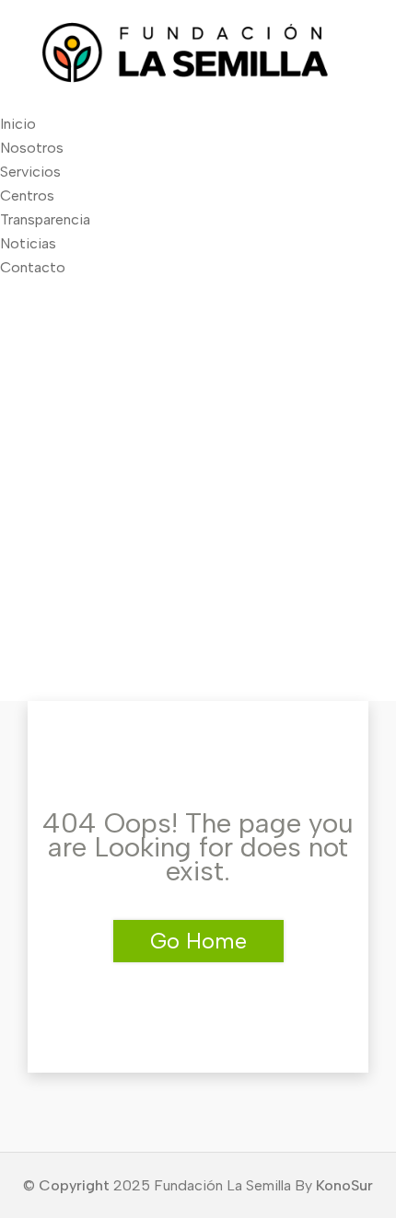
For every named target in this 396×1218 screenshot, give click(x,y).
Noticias (28, 243)
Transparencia (45, 219)
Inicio (18, 123)
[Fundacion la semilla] (198, 79)
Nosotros (32, 147)
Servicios (30, 171)
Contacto (32, 267)
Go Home (198, 940)
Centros (27, 195)
